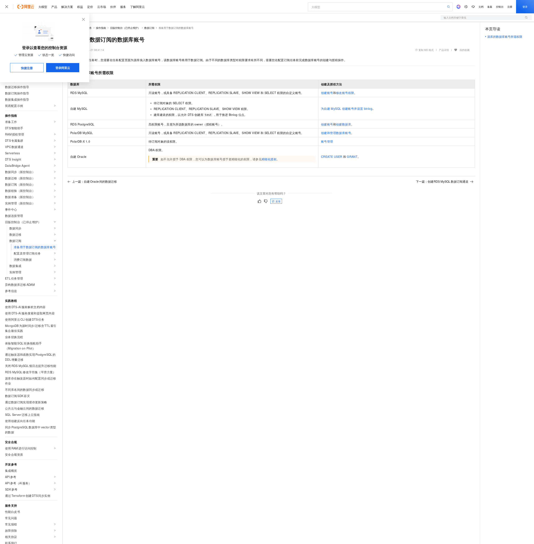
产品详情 (444, 50)
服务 (123, 7)
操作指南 (101, 27)
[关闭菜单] (6, 6)
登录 (525, 6)
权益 (80, 7)
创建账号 (327, 93)
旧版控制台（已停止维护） (125, 27)
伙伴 (113, 7)
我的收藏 (465, 50)
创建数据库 (343, 124)
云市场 (101, 7)
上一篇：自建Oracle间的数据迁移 (94, 181)
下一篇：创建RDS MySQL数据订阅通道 (442, 181)
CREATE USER (331, 156)
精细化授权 (269, 159)
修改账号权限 (345, 93)
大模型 (42, 7)
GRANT (352, 156)
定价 (90, 7)
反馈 (278, 201)
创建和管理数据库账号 (336, 133)
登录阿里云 (62, 68)
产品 (54, 7)
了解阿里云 (137, 7)
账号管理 (327, 141)
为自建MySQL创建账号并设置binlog (346, 108)
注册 (509, 6)
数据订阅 (149, 27)
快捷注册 (27, 68)
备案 (489, 6)
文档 (481, 6)
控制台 (500, 6)
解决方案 (67, 7)
